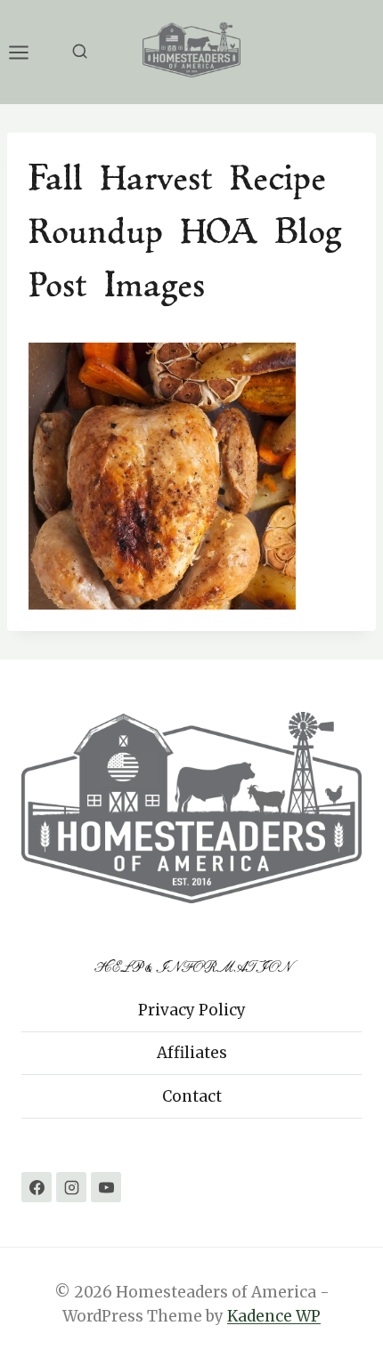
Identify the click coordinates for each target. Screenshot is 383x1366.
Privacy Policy (192, 1010)
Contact (192, 1096)
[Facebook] (36, 1187)
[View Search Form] (79, 52)
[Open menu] (27, 52)
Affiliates (192, 1053)
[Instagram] (71, 1187)
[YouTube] (106, 1187)
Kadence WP (274, 1316)
